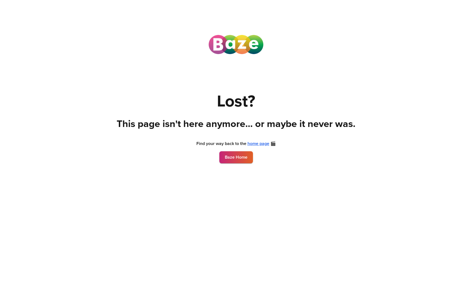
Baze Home (236, 157)
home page (258, 143)
